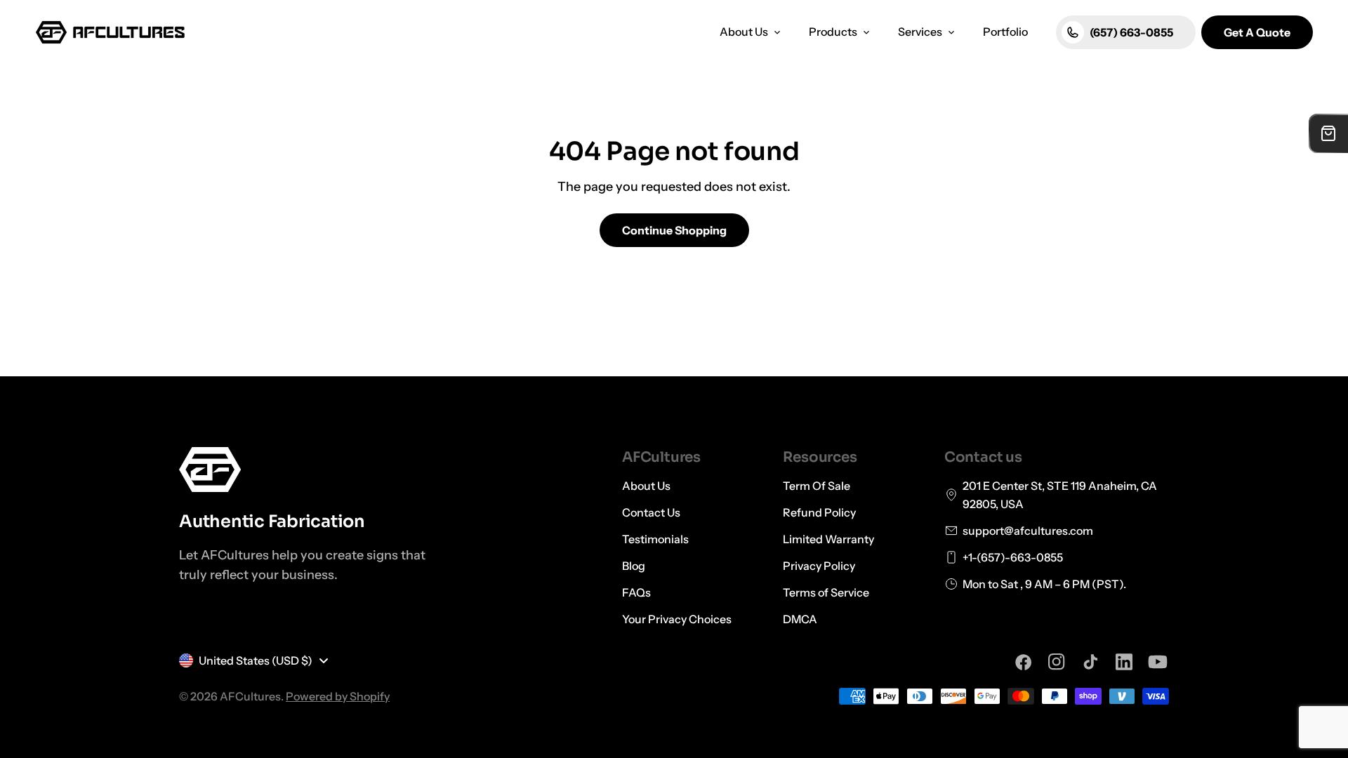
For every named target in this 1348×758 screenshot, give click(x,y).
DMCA (800, 619)
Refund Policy (819, 512)
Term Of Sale (816, 486)
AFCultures (250, 696)
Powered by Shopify (338, 696)
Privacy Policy (819, 566)
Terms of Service (826, 592)
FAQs (636, 592)
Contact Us (651, 512)
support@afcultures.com (1028, 531)
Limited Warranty (828, 539)
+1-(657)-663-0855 (1013, 557)
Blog (633, 566)
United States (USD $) (255, 660)
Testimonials (655, 539)
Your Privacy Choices (677, 619)
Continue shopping (674, 230)
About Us (646, 486)
